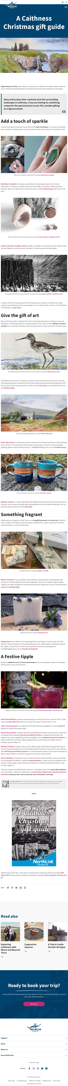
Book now (34, 1004)
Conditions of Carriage (35, 1081)
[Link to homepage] (11, 4)
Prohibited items (46, 1081)
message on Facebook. (30, 649)
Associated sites (7, 1055)
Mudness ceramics (7, 502)
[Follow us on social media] (29, 1068)
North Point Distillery (8, 719)
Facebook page (47, 189)
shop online (17, 308)
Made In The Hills (43, 571)
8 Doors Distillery (7, 758)
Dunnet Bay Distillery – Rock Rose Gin (51, 710)
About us (4, 1049)
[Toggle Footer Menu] (66, 1038)
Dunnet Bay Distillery (8, 733)
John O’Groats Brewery (9, 726)
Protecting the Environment (34, 1083)
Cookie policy (11, 1081)
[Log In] (63, 2)
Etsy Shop (28, 507)
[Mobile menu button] (66, 7)
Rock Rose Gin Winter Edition (30, 735)
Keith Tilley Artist (47, 433)
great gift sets (14, 722)
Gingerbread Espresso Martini (53, 737)
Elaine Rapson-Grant (53, 372)
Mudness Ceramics (46, 493)
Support (4, 1038)
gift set (62, 726)
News (3, 1044)
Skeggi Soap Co (43, 632)
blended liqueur (35, 760)
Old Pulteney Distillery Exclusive (16, 751)
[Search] (66, 2)
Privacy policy (56, 1081)
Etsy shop (42, 385)
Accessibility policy (22, 1081)
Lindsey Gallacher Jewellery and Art (49, 237)
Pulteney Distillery (7, 747)
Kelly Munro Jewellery (47, 175)
